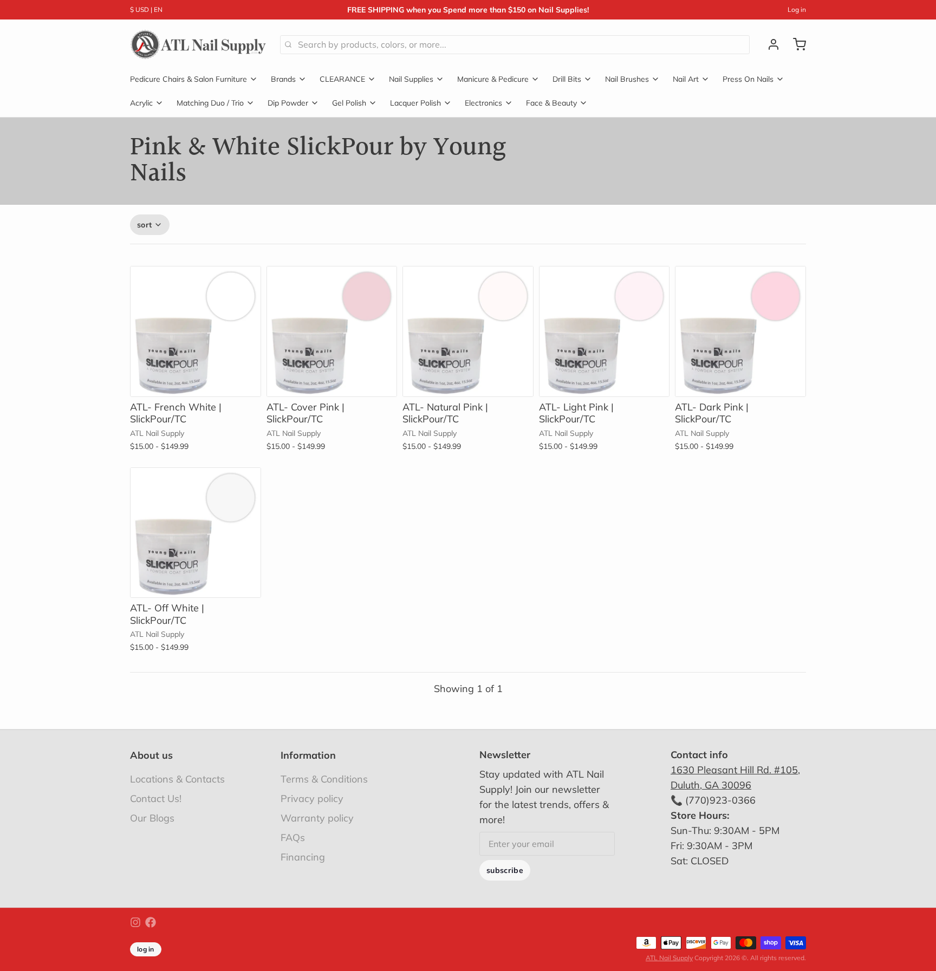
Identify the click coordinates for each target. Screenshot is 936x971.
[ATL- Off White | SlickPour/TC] (195, 532)
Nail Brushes (627, 79)
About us (151, 755)
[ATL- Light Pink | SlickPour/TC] (604, 331)
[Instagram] (135, 922)
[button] (332, 381)
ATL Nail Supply (669, 958)
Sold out (195, 381)
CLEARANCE (342, 79)
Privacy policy (312, 798)
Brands (283, 79)
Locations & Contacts (177, 779)
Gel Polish (349, 103)
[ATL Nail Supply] (198, 44)
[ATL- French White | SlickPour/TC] (195, 331)
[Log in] (769, 44)
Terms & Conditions (324, 779)
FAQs (293, 837)
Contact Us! (155, 798)
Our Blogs (152, 818)
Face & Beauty (551, 103)
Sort (144, 225)
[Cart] (795, 44)
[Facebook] (150, 922)
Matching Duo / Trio (210, 103)
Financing (303, 857)
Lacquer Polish (415, 103)
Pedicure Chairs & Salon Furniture (188, 79)
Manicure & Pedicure (493, 79)
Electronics (483, 103)
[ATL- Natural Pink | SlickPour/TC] (468, 331)
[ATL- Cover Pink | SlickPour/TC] (332, 331)
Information (308, 755)
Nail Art (686, 79)
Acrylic (141, 103)
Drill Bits (566, 79)
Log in (797, 9)
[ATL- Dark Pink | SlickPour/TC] (740, 331)
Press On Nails (748, 79)
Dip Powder (288, 103)
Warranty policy (317, 818)
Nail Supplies (411, 79)
